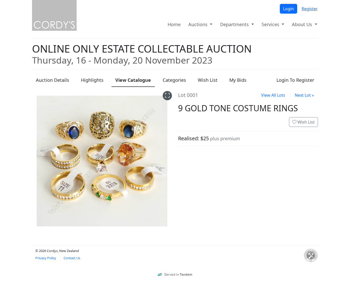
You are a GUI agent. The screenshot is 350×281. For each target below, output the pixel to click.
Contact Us (72, 258)
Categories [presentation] (174, 80)
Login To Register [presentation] (295, 80)
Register (310, 9)
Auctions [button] (198, 24)
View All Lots (273, 95)
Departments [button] (235, 24)
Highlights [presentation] (92, 80)
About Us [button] (302, 24)
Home (174, 24)
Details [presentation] (52, 80)
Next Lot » (304, 95)
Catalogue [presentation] (133, 80)
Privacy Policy (45, 258)
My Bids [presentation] (237, 80)
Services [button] (271, 24)
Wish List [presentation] (208, 80)
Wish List (305, 122)
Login (288, 9)
